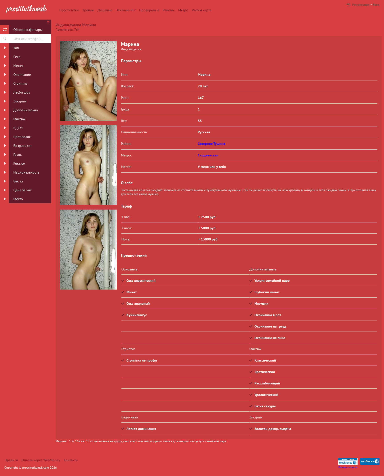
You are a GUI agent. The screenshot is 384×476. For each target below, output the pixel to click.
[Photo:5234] (88, 250)
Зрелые (88, 10)
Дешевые (105, 10)
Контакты (71, 460)
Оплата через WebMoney (41, 460)
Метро (183, 10)
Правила (11, 460)
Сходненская (208, 155)
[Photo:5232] (88, 81)
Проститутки (69, 10)
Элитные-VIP (126, 10)
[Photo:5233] (88, 165)
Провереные (149, 10)
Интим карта (201, 10)
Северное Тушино (211, 143)
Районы (169, 10)
